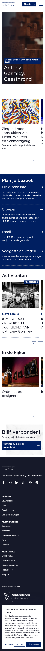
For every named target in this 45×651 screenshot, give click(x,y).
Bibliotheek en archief (11, 535)
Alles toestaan (33, 644)
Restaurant (8, 570)
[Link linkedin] (16, 482)
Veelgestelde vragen (10, 515)
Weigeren (19, 644)
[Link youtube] (30, 482)
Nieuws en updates (10, 565)
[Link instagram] (10, 482)
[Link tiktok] (23, 482)
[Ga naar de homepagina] (8, 4)
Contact (5, 10)
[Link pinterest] (37, 482)
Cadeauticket (9, 560)
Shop (5, 574)
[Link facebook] (3, 482)
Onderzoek (6, 526)
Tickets (27, 4)
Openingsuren (18, 10)
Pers (4, 540)
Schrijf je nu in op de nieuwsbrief (13, 445)
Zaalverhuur (7, 531)
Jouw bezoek (7, 501)
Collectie (5, 545)
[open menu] (41, 4)
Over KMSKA (7, 556)
